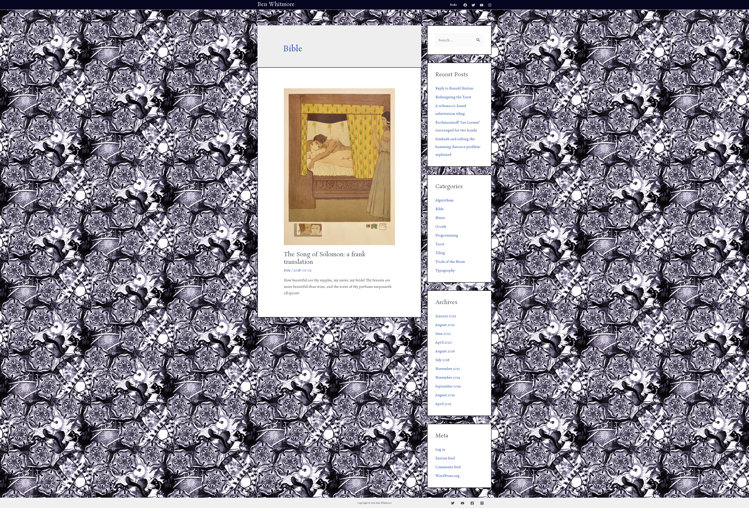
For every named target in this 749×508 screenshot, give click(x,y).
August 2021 (445, 324)
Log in (440, 449)
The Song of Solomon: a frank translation (324, 258)
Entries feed (445, 458)
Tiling (440, 252)
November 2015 (447, 368)
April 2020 (443, 342)
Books (453, 5)
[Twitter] (473, 5)
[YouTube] (481, 5)
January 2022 (445, 316)
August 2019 (445, 351)
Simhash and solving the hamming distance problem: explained (458, 146)
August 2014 (445, 395)
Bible (287, 270)
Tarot (439, 244)
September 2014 (448, 386)
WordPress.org (447, 475)
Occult (440, 226)
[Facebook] (465, 5)
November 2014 (447, 377)
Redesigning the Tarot (453, 97)
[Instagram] (490, 5)
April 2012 (443, 403)
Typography (445, 270)
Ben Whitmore (276, 4)
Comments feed (448, 467)
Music (440, 217)
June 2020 (443, 333)
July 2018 (442, 360)
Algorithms (444, 200)
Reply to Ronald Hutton (454, 88)
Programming (446, 235)
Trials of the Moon (450, 261)
